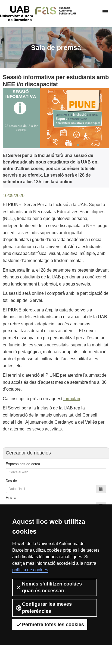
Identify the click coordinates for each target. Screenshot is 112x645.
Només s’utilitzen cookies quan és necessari (52, 587)
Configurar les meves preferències (47, 607)
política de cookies (30, 569)
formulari (71, 398)
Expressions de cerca (23, 464)
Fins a (10, 497)
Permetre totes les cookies (53, 624)
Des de (11, 481)
